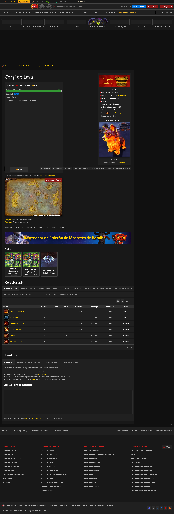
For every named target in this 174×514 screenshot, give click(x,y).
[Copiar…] (118, 301)
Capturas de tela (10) (115, 120)
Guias (97, 12)
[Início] (15, 6)
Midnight (7, 482)
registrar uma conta (37, 418)
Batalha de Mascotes (27, 66)
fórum (33, 379)
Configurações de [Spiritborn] (143, 490)
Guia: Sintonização (91, 450)
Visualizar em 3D (123, 168)
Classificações (47, 490)
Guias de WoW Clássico (94, 446)
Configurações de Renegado (143, 482)
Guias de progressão (12, 458)
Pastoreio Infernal (16, 341)
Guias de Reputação (49, 470)
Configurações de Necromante (144, 474)
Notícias (7, 12)
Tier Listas (7, 478)
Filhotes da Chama (17, 323)
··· (71, 2)
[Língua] (171, 12)
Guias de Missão (48, 466)
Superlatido (14, 317)
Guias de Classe (9, 450)
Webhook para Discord (45, 12)
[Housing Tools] (20, 431)
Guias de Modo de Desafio (52, 482)
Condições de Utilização (35, 510)
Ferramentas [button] (84, 12)
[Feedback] (167, 12)
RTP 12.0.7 (49, 6)
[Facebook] (161, 508)
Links (69, 168)
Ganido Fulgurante (17, 311)
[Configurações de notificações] (163, 12)
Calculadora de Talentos (13, 474)
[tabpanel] (68, 324)
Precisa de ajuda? (14, 505)
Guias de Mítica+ (10, 462)
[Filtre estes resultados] (122, 301)
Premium (111, 505)
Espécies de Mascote (46, 66)
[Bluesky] (157, 508)
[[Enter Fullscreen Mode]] (158, 12)
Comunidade (109, 12)
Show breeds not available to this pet (22, 100)
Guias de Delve (9, 454)
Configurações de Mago (141, 486)
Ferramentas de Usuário (35, 505)
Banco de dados (67, 12)
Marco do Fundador (47, 175)
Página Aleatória (97, 505)
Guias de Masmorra (49, 458)
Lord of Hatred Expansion (141, 450)
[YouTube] (165, 508)
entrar (26, 418)
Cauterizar (14, 335)
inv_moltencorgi (115, 113)
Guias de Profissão (11, 466)
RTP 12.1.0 (42, 6)
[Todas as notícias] (5, 1)
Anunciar (64, 505)
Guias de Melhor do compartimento (98, 454)
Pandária (63, 2)
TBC (51, 2)
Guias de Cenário (48, 478)
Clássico (39, 2)
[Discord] (149, 508)
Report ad (169, 424)
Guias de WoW (9, 446)
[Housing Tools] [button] (23, 12)
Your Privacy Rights (79, 505)
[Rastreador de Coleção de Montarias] (68, 238)
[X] (153, 508)
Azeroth (35, 175)
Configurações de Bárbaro (142, 466)
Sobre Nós (53, 505)
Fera (125, 311)
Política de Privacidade (12, 510)
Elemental (59, 66)
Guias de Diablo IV (139, 446)
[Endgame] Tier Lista (140, 458)
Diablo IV (84, 2)
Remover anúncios (127, 12)
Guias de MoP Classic (50, 446)
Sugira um (121, 162)
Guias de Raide (9, 470)
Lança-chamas (15, 329)
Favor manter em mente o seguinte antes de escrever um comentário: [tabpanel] (37, 393)
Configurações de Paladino (142, 478)
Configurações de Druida (141, 470)
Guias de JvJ (88, 474)
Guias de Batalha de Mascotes (54, 474)
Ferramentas (122, 431)
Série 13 (134, 454)
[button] (4, 178)
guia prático (42, 374)
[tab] (10, 288)
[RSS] (170, 508)
